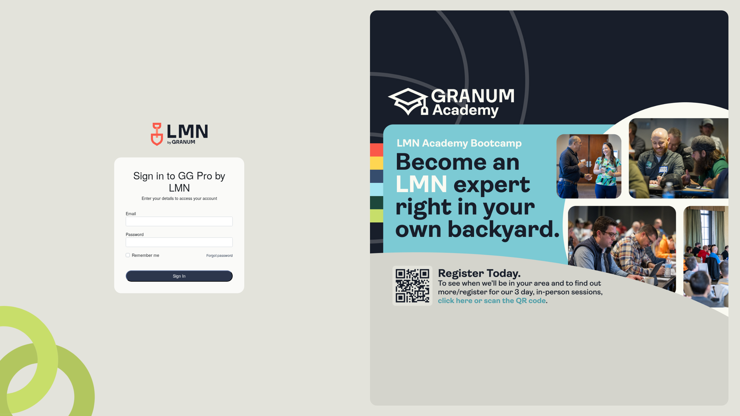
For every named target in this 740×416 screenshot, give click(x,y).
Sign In (179, 276)
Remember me (145, 255)
